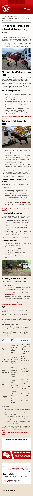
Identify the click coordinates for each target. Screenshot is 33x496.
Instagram (15, 481)
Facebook (7, 481)
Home (3, 16)
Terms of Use (22, 469)
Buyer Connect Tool (21, 468)
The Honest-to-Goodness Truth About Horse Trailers (16, 467)
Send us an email (7, 480)
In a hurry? (16, 2)
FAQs (13, 468)
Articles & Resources (11, 16)
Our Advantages (14, 469)
